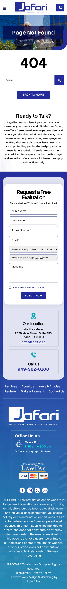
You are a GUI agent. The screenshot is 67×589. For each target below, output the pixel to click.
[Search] (59, 80)
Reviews (11, 391)
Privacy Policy (41, 573)
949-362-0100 (33, 369)
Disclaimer (38, 287)
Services (11, 386)
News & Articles (49, 386)
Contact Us (56, 391)
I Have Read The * (29, 287)
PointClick (33, 581)
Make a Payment (32, 391)
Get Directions (33, 342)
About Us (27, 386)
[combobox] (28, 80)
